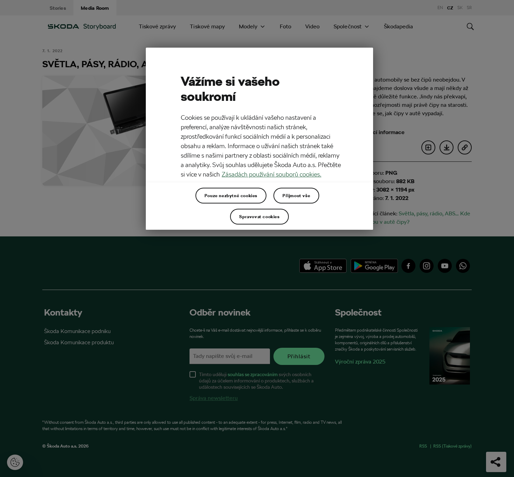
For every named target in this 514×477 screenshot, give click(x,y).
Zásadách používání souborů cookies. (271, 174)
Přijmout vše (296, 195)
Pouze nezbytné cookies (231, 195)
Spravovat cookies (259, 216)
